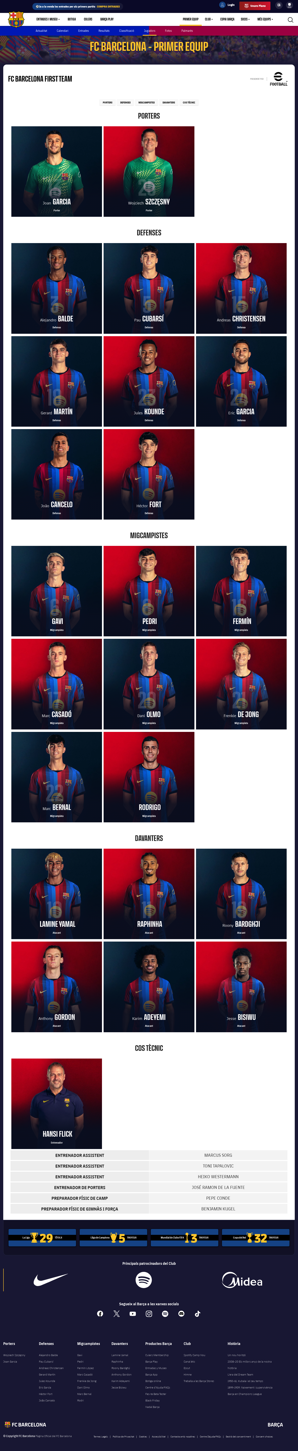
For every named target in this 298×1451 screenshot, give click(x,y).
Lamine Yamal (119, 1355)
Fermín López (85, 1368)
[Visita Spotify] (143, 1280)
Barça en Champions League (245, 1394)
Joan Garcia (10, 1361)
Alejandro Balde (48, 1355)
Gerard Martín (47, 1374)
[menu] (289, 5)
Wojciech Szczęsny (14, 1355)
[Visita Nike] (51, 1280)
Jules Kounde (47, 1381)
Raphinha (117, 1361)
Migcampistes (146, 102)
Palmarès (187, 30)
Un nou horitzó (237, 1355)
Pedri (80, 1361)
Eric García (45, 1387)
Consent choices (264, 1436)
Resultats (104, 30)
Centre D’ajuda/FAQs (210, 1436)
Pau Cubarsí (46, 1361)
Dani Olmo (83, 1387)
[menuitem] (289, 4)
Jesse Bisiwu (118, 1387)
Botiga (72, 19)
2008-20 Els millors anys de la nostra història (250, 1365)
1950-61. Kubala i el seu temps (245, 1381)
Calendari (63, 30)
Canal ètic (189, 1361)
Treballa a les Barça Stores (199, 1381)
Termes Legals (101, 1436)
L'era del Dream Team (240, 1374)
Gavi (79, 1355)
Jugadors (149, 30)
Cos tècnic (189, 102)
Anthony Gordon (121, 1374)
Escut (187, 1368)
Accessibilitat (159, 1436)
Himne (188, 1374)
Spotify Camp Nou (194, 1355)
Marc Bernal (84, 1394)
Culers (88, 19)
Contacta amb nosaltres (182, 1436)
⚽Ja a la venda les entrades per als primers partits (78, 6)
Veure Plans (258, 6)
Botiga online (153, 1381)
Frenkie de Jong (86, 1381)
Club (208, 19)
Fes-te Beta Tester (155, 1394)
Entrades (83, 30)
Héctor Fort (45, 1394)
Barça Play (107, 19)
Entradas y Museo (156, 1368)
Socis (244, 19)
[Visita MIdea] (242, 1280)
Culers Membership (157, 1355)
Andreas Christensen (51, 1368)
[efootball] (279, 79)
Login (228, 5)
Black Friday (152, 1400)
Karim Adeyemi (120, 1381)
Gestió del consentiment (238, 1436)
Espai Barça (227, 19)
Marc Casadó (85, 1374)
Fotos (168, 30)
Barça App (151, 1374)
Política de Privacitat (123, 1436)
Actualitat (41, 30)
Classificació (126, 30)
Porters (107, 102)
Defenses (125, 102)
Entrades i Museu (47, 19)
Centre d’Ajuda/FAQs (157, 1387)
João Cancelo (47, 1400)
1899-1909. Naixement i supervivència (250, 1387)
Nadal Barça (152, 1406)
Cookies (143, 1436)
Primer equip (190, 19)
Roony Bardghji (120, 1368)
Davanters (169, 102)
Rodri (80, 1400)
